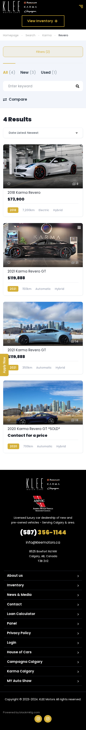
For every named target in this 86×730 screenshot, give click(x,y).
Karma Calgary (20, 671)
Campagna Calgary (24, 661)
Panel (12, 623)
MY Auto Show (19, 680)
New (28, 72)
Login (11, 642)
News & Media (19, 594)
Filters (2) (43, 52)
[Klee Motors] (20, 7)
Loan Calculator (21, 613)
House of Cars (19, 652)
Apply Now (4, 365)
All (9, 72)
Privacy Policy (19, 633)
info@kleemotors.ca (43, 542)
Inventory (15, 585)
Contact (14, 604)
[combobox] (43, 133)
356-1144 (43, 532)
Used (49, 72)
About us (15, 575)
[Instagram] (38, 719)
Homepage (11, 35)
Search (30, 35)
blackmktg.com (29, 712)
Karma (47, 35)
